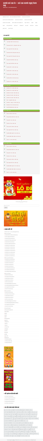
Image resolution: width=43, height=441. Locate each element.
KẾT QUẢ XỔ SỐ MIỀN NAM (8, 427)
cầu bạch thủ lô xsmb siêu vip (9, 241)
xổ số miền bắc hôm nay (8, 435)
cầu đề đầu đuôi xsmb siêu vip (9, 260)
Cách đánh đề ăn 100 (33, 414)
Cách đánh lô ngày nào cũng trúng (10, 414)
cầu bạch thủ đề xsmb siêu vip (10, 238)
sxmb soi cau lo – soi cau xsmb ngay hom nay (20, 4)
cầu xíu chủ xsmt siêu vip (9, 288)
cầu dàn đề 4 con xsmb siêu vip (10, 245)
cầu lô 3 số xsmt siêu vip (9, 281)
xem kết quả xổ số (24, 433)
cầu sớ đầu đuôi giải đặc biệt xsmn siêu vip (11, 302)
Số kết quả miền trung (8, 340)
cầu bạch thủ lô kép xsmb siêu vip (10, 240)
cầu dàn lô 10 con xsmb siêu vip (10, 252)
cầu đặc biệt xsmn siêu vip (9, 295)
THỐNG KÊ (21, 25)
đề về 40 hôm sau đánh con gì (24, 435)
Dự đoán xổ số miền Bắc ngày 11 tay (22, 420)
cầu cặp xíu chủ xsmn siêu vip (9, 293)
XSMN (36, 22)
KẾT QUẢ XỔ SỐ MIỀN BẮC (28, 425)
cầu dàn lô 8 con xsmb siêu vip (10, 259)
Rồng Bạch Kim (22, 429)
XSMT (4, 25)
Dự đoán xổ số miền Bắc (34, 418)
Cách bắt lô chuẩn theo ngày (17, 412)
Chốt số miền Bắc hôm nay (27, 409)
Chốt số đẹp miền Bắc (7, 412)
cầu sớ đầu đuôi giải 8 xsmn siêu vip (10, 300)
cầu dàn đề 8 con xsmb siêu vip (10, 248)
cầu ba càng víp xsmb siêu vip (9, 236)
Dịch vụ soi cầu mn (28, 19)
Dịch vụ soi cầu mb (26, 16)
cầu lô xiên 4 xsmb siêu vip (9, 266)
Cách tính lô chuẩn (26, 412)
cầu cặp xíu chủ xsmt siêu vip (9, 276)
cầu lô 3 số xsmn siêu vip (9, 299)
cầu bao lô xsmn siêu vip (9, 292)
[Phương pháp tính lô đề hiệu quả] (18, 187)
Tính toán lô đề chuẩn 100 (17, 22)
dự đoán (18, 416)
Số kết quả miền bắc (8, 339)
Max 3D (6, 323)
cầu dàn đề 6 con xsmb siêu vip (10, 247)
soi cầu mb (26, 431)
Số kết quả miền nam (8, 342)
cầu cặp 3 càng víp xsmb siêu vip (10, 243)
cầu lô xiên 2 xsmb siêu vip (9, 262)
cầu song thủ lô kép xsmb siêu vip (10, 271)
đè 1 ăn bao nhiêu (16, 435)
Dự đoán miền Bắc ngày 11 (8, 418)
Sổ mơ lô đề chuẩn (6, 22)
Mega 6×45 (7, 321)
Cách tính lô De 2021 (33, 412)
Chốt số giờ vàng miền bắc (18, 409)
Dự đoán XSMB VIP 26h (26, 418)
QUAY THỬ (4, 28)
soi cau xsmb (28, 429)
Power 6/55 (7, 326)
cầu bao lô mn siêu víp (11, 123)
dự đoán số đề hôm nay (18, 418)
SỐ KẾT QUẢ (10, 28)
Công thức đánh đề (7, 416)
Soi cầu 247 (33, 429)
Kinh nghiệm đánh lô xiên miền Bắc (17, 425)
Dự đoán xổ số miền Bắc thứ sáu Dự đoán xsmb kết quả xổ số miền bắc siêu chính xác (18, 422)
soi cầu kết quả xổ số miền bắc (18, 431)
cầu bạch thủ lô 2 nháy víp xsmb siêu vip (11, 234)
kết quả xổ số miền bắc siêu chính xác (24, 427)
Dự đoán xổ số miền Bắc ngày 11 (9, 420)
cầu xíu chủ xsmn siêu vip (9, 306)
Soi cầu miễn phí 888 (32, 431)
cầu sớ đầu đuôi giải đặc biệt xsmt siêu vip (11, 285)
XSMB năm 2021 (36, 433)
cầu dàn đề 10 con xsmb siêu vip (10, 250)
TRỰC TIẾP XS (26, 22)
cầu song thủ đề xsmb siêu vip (10, 267)
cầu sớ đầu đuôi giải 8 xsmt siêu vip (10, 283)
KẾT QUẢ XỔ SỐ (9, 25)
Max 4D (6, 325)
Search (6, 207)
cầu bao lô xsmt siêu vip (9, 274)
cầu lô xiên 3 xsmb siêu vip (9, 264)
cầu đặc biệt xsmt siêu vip (9, 278)
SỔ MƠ (36, 25)
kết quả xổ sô (15, 427)
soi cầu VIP (6, 433)
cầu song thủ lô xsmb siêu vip (9, 269)
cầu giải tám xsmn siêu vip (9, 297)
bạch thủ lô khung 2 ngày (8, 409)
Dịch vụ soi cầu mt (19, 19)
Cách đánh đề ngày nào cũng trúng (23, 414)
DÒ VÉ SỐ (31, 25)
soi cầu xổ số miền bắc (12, 433)
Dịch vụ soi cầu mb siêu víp (8, 19)
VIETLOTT (16, 25)
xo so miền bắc (30, 433)
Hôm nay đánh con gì (7, 425)
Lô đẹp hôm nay (34, 427)
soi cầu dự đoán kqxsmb (8, 431)
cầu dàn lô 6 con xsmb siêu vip (10, 255)
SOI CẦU (26, 25)
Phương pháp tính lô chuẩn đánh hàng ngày (11, 429)
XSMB (32, 22)
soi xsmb (18, 433)
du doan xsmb (14, 416)
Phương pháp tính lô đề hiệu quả (21, 201)
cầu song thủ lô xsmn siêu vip (9, 304)
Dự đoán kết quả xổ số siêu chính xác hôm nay (28, 416)
